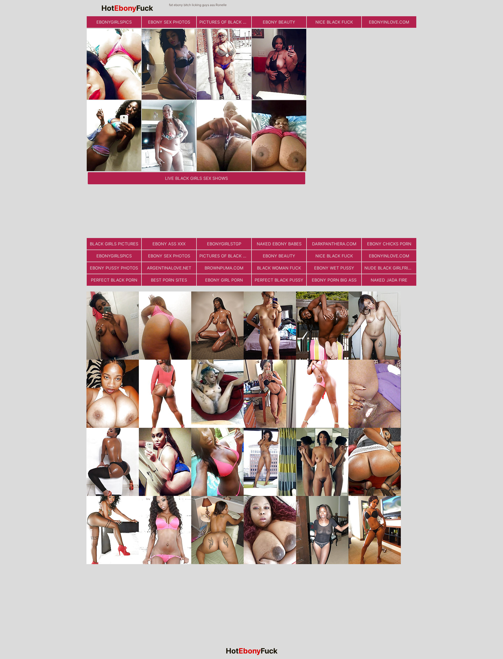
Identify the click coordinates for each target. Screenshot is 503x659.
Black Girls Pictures (114, 243)
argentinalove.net (169, 268)
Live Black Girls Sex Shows (196, 178)
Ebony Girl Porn (224, 280)
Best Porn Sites (169, 280)
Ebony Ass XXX (168, 243)
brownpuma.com (224, 268)
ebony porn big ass (334, 280)
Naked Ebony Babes (279, 243)
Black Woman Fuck (279, 268)
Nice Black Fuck (334, 22)
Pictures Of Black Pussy (225, 22)
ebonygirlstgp (224, 243)
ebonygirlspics (114, 22)
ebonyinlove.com (389, 22)
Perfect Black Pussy (279, 280)
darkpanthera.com (334, 243)
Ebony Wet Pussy (334, 268)
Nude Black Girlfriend (390, 268)
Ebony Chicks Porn (389, 243)
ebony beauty (279, 22)
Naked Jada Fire (389, 280)
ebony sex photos (169, 22)
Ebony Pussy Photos (114, 268)
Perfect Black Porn (114, 280)
